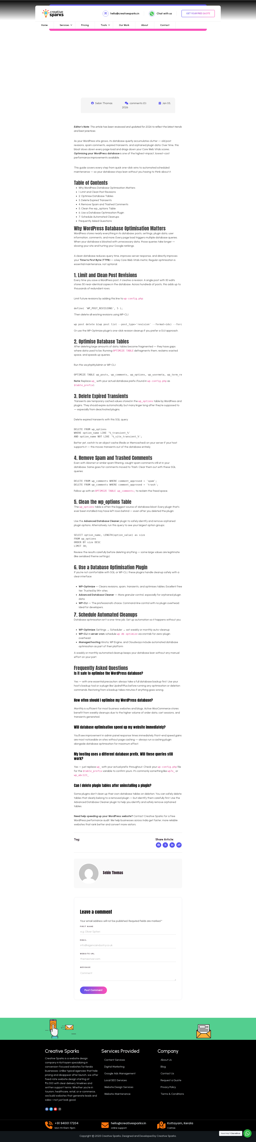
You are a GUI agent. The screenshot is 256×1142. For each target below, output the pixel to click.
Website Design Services (118, 1087)
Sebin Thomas (104, 103)
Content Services (114, 1059)
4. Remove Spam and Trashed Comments (103, 204)
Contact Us (167, 1073)
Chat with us (164, 13)
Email (83, 940)
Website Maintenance (117, 1094)
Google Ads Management (120, 1073)
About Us (166, 1059)
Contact (164, 25)
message (85, 967)
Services (64, 25)
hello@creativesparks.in (124, 13)
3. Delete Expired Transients (95, 200)
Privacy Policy (168, 1087)
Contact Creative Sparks (148, 816)
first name (86, 926)
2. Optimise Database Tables (96, 196)
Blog (163, 1066)
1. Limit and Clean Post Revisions (97, 192)
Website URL (87, 954)
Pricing (85, 25)
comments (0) (137, 103)
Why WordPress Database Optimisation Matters (107, 187)
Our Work (124, 25)
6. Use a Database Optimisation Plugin (101, 212)
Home (44, 25)
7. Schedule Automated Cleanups (99, 216)
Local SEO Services (115, 1080)
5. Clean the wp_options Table (97, 208)
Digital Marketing (114, 1066)
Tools (104, 25)
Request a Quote (171, 1080)
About (144, 25)
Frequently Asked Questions (95, 221)
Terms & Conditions (172, 1094)
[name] (179, 845)
